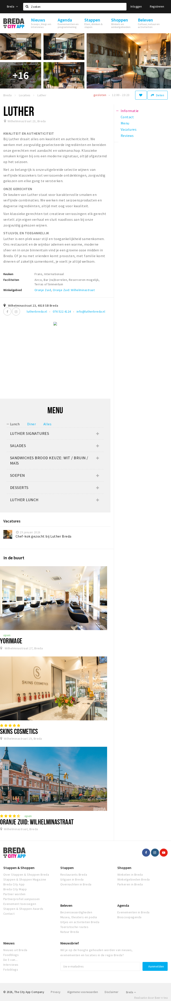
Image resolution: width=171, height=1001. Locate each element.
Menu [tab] (125, 123)
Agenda (123, 905)
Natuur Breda (69, 932)
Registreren (157, 6)
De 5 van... (10, 960)
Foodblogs (11, 955)
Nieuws (8, 943)
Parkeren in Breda (130, 884)
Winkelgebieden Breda (133, 879)
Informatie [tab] (130, 110)
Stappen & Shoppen (19, 867)
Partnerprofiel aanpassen (21, 899)
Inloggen (136, 6)
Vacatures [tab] (128, 129)
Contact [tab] (127, 117)
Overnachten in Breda (76, 884)
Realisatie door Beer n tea (151, 998)
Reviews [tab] (127, 135)
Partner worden (14, 894)
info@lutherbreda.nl (91, 311)
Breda (11, 6)
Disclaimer (111, 992)
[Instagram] (16, 311)
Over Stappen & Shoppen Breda (26, 875)
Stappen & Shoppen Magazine (24, 879)
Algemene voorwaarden (82, 992)
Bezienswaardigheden (76, 912)
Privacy (55, 992)
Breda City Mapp (15, 889)
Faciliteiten (11, 280)
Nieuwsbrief (69, 943)
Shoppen (124, 867)
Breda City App (14, 884)
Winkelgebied (12, 290)
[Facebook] (7, 311)
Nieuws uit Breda (15, 950)
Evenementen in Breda (133, 912)
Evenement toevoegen (19, 904)
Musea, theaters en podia (78, 917)
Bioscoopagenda (129, 917)
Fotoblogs (10, 969)
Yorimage (11, 640)
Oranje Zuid (43, 290)
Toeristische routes (74, 927)
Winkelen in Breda (130, 875)
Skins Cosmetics (19, 731)
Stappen (67, 867)
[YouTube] (164, 853)
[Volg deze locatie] (141, 95)
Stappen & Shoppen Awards (23, 909)
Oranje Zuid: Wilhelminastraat (74, 290)
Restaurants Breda (73, 875)
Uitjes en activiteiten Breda (79, 922)
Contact (8, 914)
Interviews (10, 965)
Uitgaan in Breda (72, 879)
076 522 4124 (62, 311)
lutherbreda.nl (37, 311)
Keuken (8, 274)
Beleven (66, 905)
